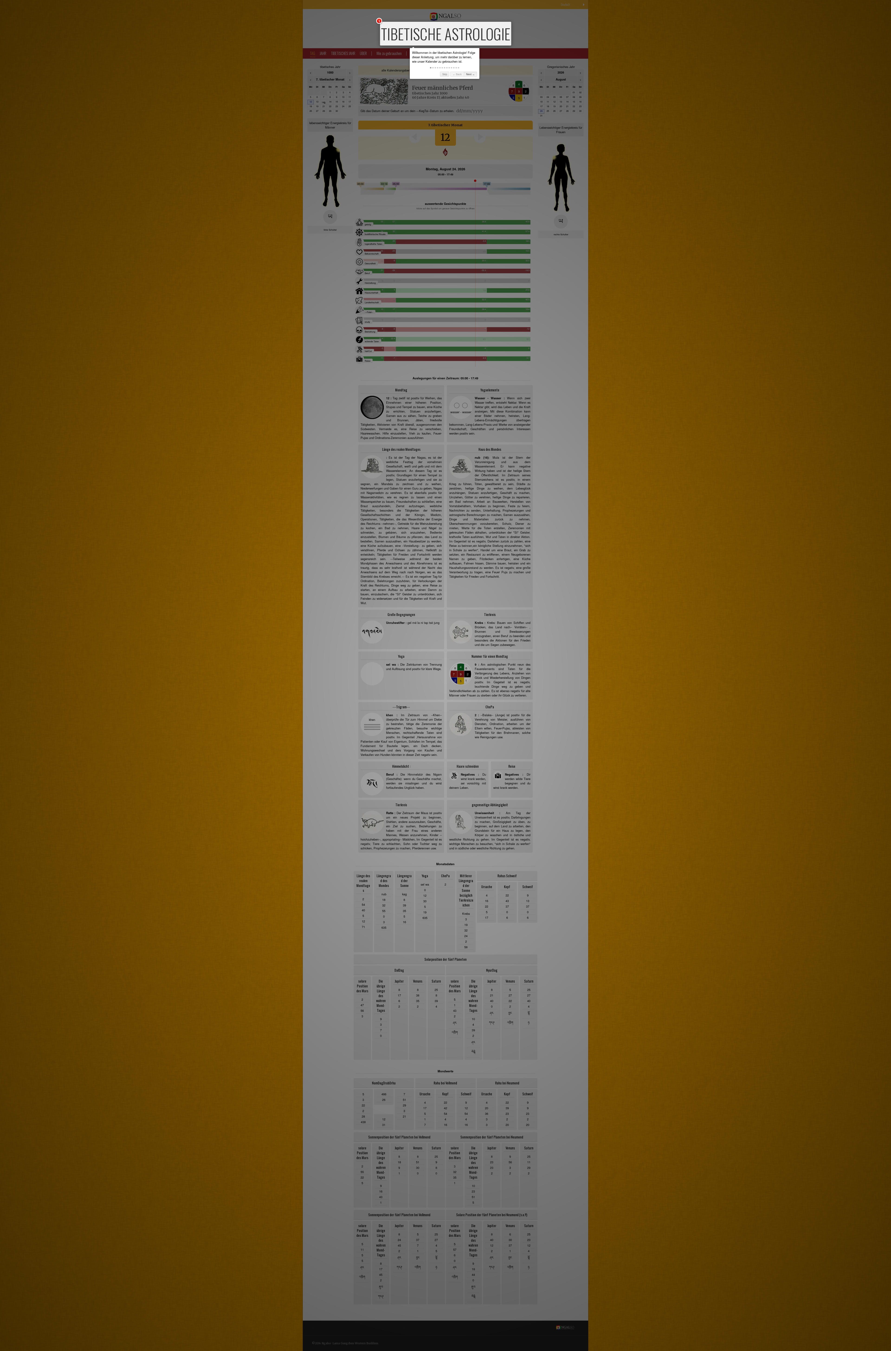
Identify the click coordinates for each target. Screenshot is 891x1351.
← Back (457, 74)
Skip (444, 74)
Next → (470, 74)
